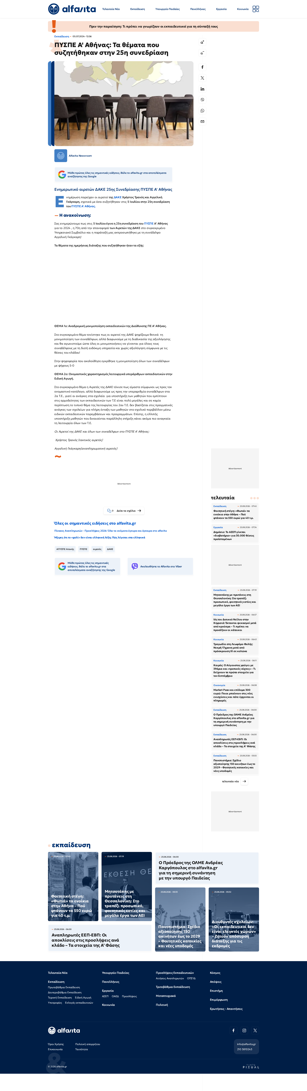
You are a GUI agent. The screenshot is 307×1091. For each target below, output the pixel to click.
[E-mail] (202, 121)
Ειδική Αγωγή (83, 997)
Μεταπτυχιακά (166, 996)
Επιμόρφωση (219, 999)
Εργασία (221, 9)
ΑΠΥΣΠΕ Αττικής (65, 549)
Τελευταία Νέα (111, 9)
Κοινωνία (243, 9)
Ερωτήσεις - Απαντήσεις (226, 1009)
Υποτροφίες (55, 1002)
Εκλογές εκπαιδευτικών (79, 1002)
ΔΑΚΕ (118, 197)
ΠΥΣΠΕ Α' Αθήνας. (83, 206)
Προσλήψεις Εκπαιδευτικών (175, 973)
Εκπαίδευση (137, 9)
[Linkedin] (202, 89)
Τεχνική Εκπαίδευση (60, 997)
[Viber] (202, 99)
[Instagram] (244, 1030)
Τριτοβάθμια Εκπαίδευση (173, 987)
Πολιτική (162, 1005)
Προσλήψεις (129, 996)
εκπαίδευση (71, 845)
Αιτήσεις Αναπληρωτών (170, 978)
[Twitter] (202, 78)
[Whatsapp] (202, 110)
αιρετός (97, 549)
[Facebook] (202, 67)
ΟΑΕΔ (115, 996)
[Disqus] (126, 627)
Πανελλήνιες (198, 9)
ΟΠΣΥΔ (191, 978)
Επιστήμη (216, 991)
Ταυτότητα (81, 1049)
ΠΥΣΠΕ (148, 223)
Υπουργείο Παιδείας (167, 9)
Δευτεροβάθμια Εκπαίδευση (65, 992)
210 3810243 (244, 1049)
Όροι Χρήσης (56, 1044)
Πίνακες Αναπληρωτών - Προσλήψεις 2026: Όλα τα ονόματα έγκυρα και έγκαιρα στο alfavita (110, 530)
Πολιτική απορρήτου (87, 1044)
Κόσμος (215, 973)
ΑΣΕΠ (105, 996)
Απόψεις (215, 982)
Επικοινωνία (55, 1049)
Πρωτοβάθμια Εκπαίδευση (64, 987)
